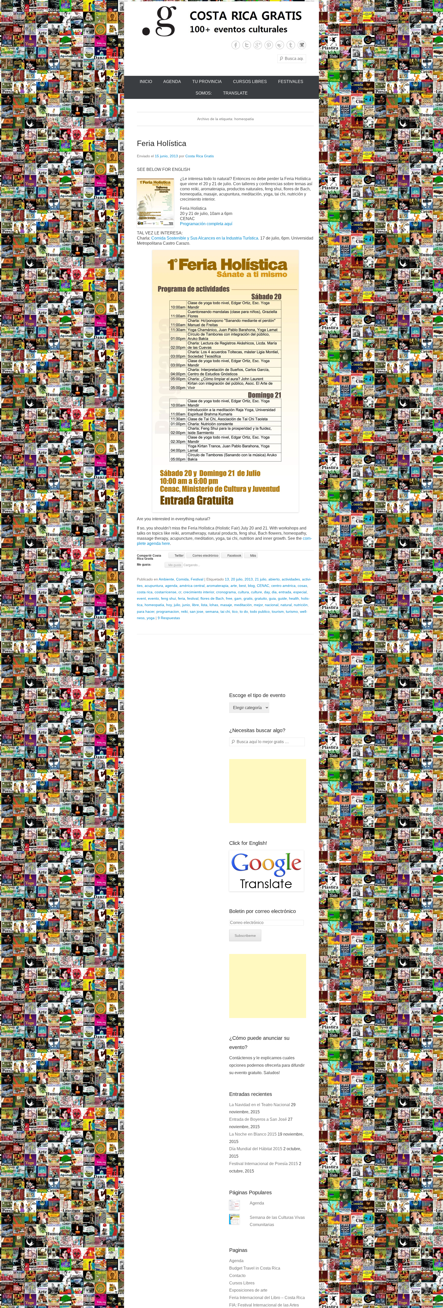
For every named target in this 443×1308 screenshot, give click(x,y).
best (242, 586)
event (141, 598)
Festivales (290, 81)
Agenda (172, 81)
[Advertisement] (267, 791)
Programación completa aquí (206, 224)
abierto (274, 579)
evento (153, 598)
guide (282, 598)
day (267, 592)
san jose (196, 611)
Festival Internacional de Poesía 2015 (263, 1163)
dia (274, 592)
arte (233, 586)
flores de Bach (212, 598)
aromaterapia (217, 586)
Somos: (204, 93)
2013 (249, 579)
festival (192, 598)
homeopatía (154, 605)
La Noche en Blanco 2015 (253, 1134)
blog (251, 586)
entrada (285, 592)
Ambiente (166, 579)
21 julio (260, 579)
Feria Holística (161, 143)
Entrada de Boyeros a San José (258, 1119)
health (294, 598)
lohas (213, 605)
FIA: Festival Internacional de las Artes (264, 1305)
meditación (243, 605)
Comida (182, 579)
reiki (184, 611)
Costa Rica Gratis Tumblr (291, 45)
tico (235, 611)
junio (186, 605)
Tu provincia (207, 81)
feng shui (168, 598)
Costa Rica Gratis (199, 156)
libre (195, 605)
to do (244, 611)
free (229, 598)
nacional (271, 605)
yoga (151, 618)
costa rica (145, 592)
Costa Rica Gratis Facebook (235, 45)
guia (272, 598)
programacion (167, 611)
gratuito (261, 598)
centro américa (283, 586)
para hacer (145, 611)
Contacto (237, 1275)
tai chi (225, 611)
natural (286, 605)
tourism (278, 611)
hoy (169, 605)
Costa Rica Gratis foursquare (280, 45)
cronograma (226, 592)
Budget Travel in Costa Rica (254, 1268)
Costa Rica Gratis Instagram (302, 45)
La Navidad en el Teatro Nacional (259, 1105)
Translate (235, 93)
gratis (248, 598)
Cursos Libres (250, 81)
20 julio (237, 579)
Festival (197, 579)
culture (256, 592)
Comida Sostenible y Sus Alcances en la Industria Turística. (205, 238)
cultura (243, 592)
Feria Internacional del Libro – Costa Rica (267, 1297)
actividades (291, 579)
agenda (171, 586)
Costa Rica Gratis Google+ (258, 45)
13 (227, 579)
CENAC (263, 586)
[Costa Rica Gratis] (221, 21)
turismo (292, 611)
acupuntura (154, 586)
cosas (302, 586)
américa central (192, 586)
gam (237, 598)
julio (177, 605)
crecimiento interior (198, 592)
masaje (226, 605)
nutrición (301, 605)
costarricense (165, 592)
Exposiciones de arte (248, 1290)
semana (211, 611)
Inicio (146, 81)
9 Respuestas (169, 618)
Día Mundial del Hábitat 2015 (255, 1149)
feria (181, 598)
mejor (258, 605)
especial (300, 592)
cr (179, 592)
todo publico (260, 611)
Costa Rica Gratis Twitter (247, 45)
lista (204, 605)
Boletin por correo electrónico (262, 911)
